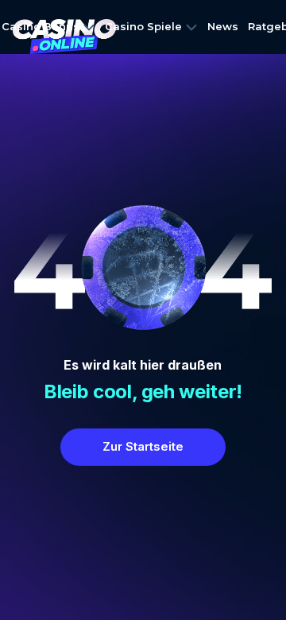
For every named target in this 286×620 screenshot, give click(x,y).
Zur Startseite (143, 446)
